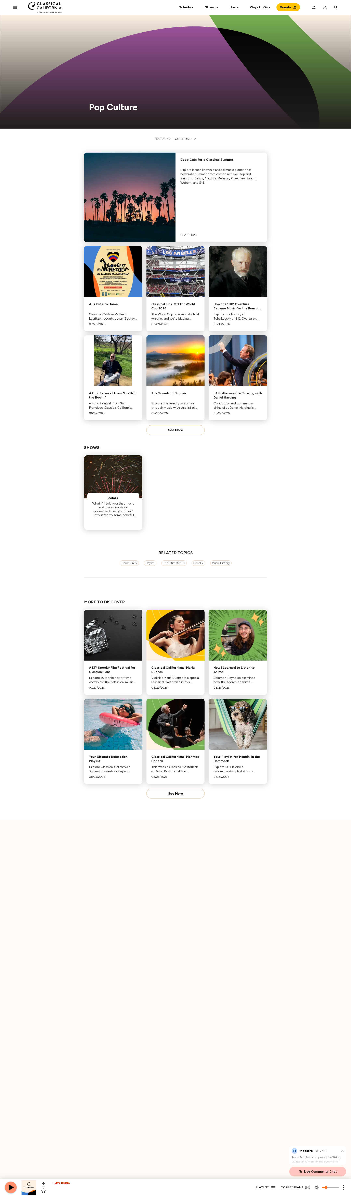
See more (175, 430)
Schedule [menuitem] (186, 7)
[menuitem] (211, 7)
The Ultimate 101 (174, 563)
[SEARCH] (336, 7)
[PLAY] (11, 1187)
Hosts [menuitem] (234, 7)
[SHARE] (43, 1184)
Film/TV (198, 563)
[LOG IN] (325, 7)
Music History (221, 563)
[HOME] (45, 7)
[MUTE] (317, 1187)
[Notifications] (314, 7)
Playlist (150, 563)
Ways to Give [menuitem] (260, 7)
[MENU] (14, 7)
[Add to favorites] (43, 1190)
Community (129, 563)
